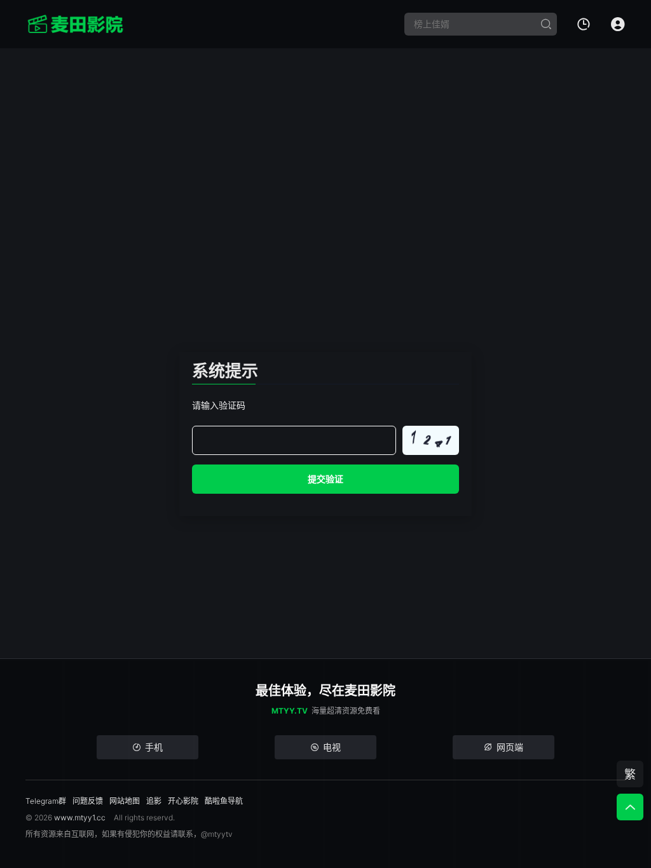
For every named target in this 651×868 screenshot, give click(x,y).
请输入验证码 (218, 405)
